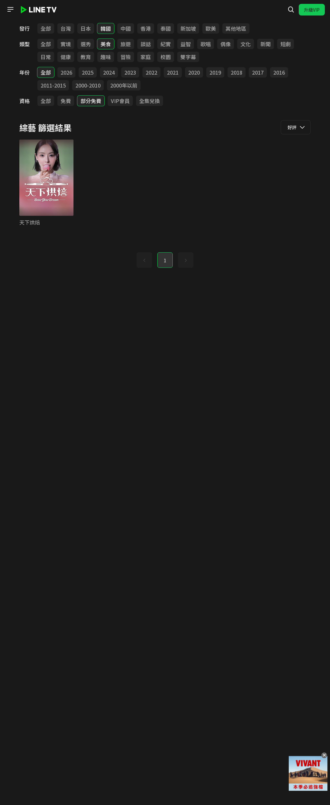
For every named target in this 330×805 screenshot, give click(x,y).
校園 (165, 57)
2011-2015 (53, 85)
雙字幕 (188, 57)
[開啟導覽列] (10, 9)
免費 (66, 101)
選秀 (86, 44)
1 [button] (165, 260)
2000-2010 (88, 85)
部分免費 (91, 101)
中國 (126, 28)
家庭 (146, 57)
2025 (87, 72)
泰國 (165, 28)
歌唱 (205, 44)
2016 (279, 72)
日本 (86, 28)
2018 (236, 72)
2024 (109, 72)
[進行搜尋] (291, 10)
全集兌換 (149, 101)
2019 (215, 72)
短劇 (285, 44)
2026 (66, 72)
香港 (146, 28)
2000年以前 (123, 85)
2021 (173, 72)
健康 (66, 57)
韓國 (106, 28)
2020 (194, 72)
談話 (146, 44)
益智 (185, 44)
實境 (66, 44)
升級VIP (312, 9)
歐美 (211, 28)
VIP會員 (120, 101)
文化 (245, 44)
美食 (106, 44)
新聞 (265, 44)
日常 (46, 57)
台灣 (66, 28)
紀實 (165, 44)
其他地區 (236, 28)
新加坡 (188, 28)
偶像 (225, 44)
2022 (151, 72)
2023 (130, 72)
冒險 (126, 57)
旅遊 (126, 44)
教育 (86, 57)
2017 (258, 72)
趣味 (106, 57)
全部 (46, 28)
